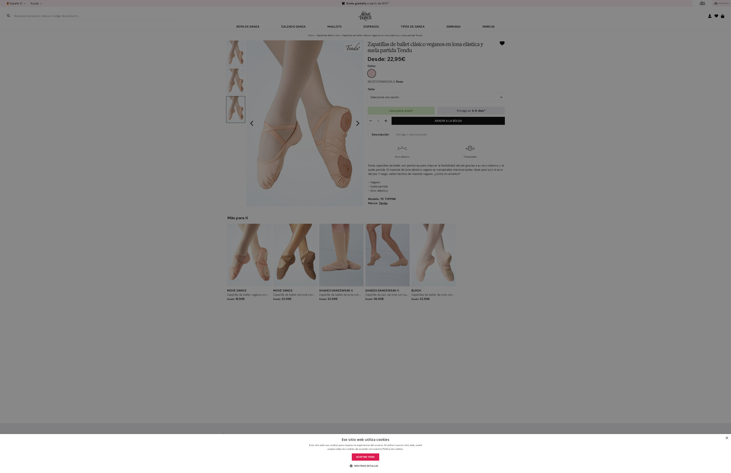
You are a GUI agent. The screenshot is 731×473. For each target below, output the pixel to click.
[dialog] (365, 453)
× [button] (726, 438)
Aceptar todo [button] (365, 457)
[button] (365, 465)
